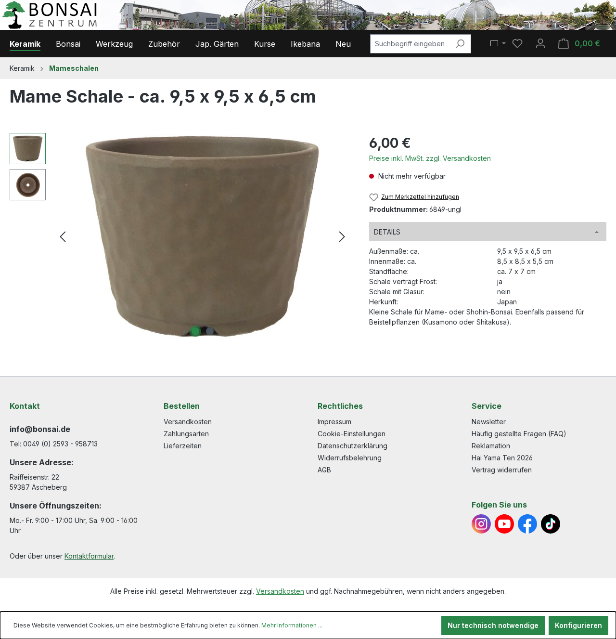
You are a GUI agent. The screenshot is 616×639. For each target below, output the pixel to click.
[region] (179, 236)
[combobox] (409, 43)
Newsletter (489, 421)
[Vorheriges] (62, 236)
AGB (324, 470)
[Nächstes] (342, 236)
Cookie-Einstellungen (351, 434)
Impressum (334, 421)
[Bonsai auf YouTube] (504, 524)
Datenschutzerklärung (352, 446)
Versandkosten (188, 421)
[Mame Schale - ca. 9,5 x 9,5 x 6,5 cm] (202, 236)
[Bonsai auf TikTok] (550, 524)
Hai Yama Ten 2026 (502, 458)
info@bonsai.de (40, 429)
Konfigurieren (578, 625)
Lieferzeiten (183, 446)
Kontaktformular (89, 556)
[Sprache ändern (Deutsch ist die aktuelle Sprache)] (498, 44)
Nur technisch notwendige (493, 625)
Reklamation (491, 446)
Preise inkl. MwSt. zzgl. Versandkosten (430, 158)
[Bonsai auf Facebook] (527, 524)
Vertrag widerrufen (502, 470)
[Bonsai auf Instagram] (481, 524)
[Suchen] (460, 43)
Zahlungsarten (186, 434)
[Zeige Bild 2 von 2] (210, 331)
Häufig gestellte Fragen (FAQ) (519, 434)
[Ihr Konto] (540, 43)
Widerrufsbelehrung (350, 458)
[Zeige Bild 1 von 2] (195, 331)
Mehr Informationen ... (291, 625)
